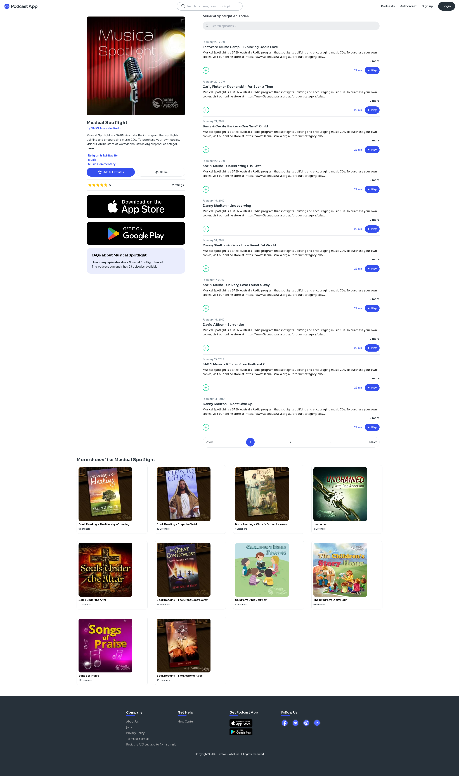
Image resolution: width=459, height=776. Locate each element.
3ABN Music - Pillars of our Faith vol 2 (234, 364)
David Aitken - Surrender (223, 325)
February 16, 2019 (213, 319)
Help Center (186, 721)
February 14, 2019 (213, 398)
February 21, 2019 (213, 121)
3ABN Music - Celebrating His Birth (232, 166)
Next (373, 442)
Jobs (129, 727)
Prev (209, 442)
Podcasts (388, 6)
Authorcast (408, 6)
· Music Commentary (101, 164)
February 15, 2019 (213, 359)
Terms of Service (137, 739)
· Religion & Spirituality (102, 155)
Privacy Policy (135, 733)
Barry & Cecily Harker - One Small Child (235, 126)
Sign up (427, 6)
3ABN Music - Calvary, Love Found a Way (236, 285)
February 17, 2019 (213, 279)
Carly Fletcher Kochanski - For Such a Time (238, 87)
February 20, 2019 (214, 160)
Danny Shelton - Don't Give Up (227, 404)
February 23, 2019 (214, 41)
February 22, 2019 (214, 81)
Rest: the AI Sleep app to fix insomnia (151, 744)
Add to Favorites (113, 172)
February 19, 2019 (213, 200)
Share (164, 172)
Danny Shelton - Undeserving (227, 206)
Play (374, 70)
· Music (91, 160)
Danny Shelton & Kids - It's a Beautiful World (239, 245)
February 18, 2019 (213, 240)
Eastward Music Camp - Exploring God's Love (240, 47)
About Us (132, 721)
